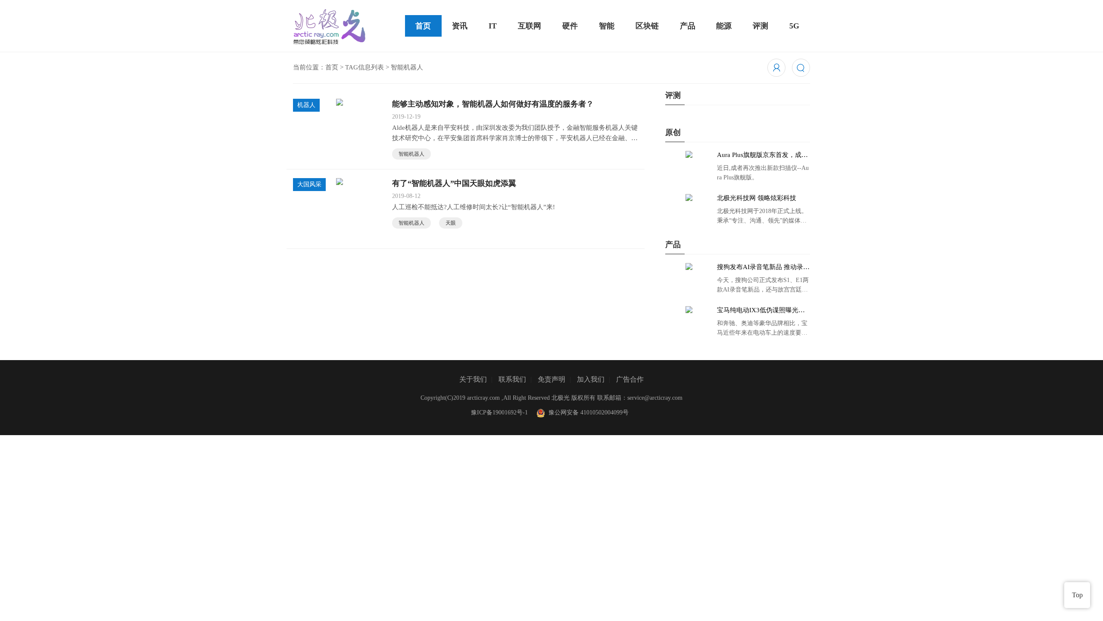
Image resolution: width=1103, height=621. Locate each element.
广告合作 (630, 379)
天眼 (451, 223)
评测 (760, 26)
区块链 (647, 26)
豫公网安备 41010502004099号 (587, 412)
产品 (687, 26)
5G (794, 26)
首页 (423, 26)
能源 (724, 26)
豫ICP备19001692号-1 (499, 412)
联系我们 (512, 379)
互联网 (529, 26)
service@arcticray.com (654, 398)
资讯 (459, 26)
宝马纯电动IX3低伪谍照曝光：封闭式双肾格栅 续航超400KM (761, 310)
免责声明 (551, 379)
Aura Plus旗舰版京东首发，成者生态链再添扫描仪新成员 (762, 155)
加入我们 (590, 379)
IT (493, 26)
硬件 (570, 26)
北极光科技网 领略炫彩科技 (756, 197)
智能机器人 (411, 154)
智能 (606, 26)
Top (1077, 595)
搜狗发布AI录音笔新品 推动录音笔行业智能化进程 (763, 267)
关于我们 (473, 379)
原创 (673, 132)
